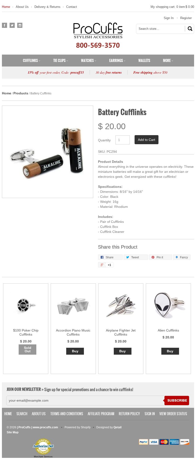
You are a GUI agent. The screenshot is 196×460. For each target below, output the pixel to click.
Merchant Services (43, 456)
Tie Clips (59, 60)
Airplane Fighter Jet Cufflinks (121, 332)
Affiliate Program (101, 413)
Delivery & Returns (47, 7)
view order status (173, 413)
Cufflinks (30, 60)
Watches (87, 60)
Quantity (104, 140)
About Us (22, 7)
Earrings (116, 60)
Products (20, 93)
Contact (71, 7)
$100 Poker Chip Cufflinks (25, 332)
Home (6, 7)
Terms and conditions (66, 413)
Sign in (150, 413)
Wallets (144, 60)
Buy (75, 351)
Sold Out (27, 349)
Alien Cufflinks (168, 330)
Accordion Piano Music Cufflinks (73, 332)
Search (21, 413)
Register (186, 18)
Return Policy (129, 413)
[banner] (98, 35)
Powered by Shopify (78, 427)
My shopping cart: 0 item (172, 7)
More (167, 60)
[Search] (189, 28)
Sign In (169, 18)
